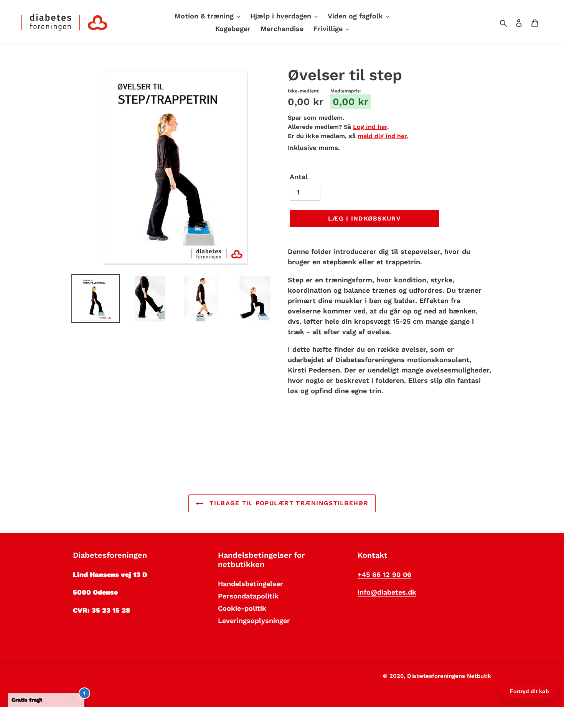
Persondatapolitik (248, 596)
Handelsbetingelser (250, 584)
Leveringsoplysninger (254, 620)
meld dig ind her (382, 136)
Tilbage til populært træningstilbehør (287, 503)
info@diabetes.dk (387, 592)
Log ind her (370, 126)
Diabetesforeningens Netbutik (449, 675)
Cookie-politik (242, 608)
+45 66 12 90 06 (384, 574)
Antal (299, 177)
